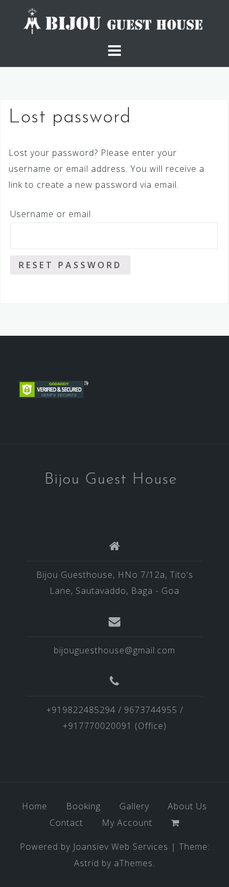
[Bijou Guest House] (114, 20)
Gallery (134, 806)
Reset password (70, 265)
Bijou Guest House (110, 479)
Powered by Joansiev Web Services (94, 846)
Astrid (86, 863)
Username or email (50, 214)
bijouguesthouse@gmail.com (114, 650)
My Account (127, 822)
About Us (187, 806)
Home (34, 806)
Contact (66, 822)
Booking (83, 806)
